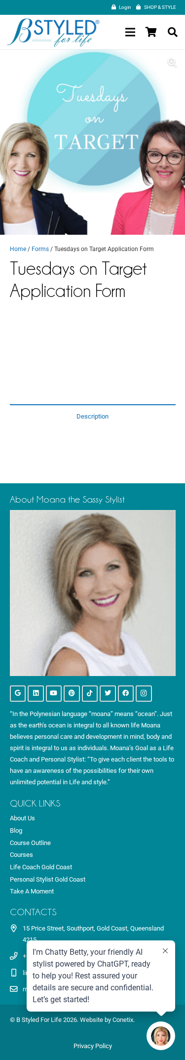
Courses (21, 854)
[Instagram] (144, 693)
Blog (16, 830)
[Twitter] (108, 693)
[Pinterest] (72, 693)
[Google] (18, 693)
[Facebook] (126, 693)
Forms (40, 249)
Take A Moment (32, 891)
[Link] (53, 32)
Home (18, 249)
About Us (22, 818)
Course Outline (30, 843)
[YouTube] (54, 693)
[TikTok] (90, 693)
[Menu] (130, 32)
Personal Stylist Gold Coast (47, 879)
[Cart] (151, 32)
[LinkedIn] (36, 693)
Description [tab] (92, 416)
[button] (173, 32)
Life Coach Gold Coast (41, 867)
